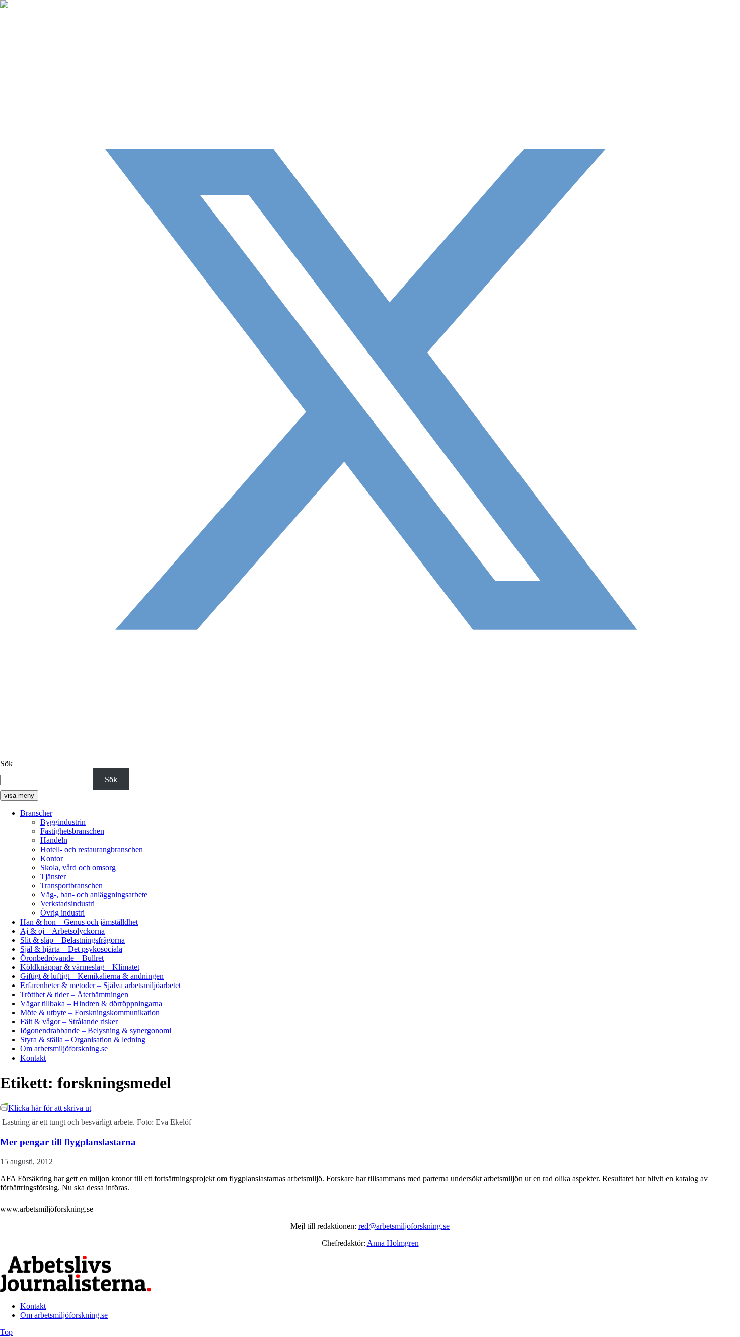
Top (6, 1332)
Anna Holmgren (393, 1243)
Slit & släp (72, 940)
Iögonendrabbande (95, 1030)
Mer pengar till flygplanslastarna (68, 1142)
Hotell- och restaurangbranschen (91, 849)
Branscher (36, 813)
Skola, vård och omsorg (78, 867)
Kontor (51, 858)
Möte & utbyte (90, 1012)
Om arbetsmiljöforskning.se (64, 1048)
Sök (6, 763)
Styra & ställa (82, 1039)
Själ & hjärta (71, 949)
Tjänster (53, 876)
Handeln (53, 840)
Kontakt (33, 1057)
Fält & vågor (69, 1021)
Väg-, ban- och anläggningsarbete (93, 894)
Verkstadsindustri (67, 903)
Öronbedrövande (62, 958)
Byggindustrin (63, 822)
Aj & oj (62, 931)
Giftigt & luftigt (92, 976)
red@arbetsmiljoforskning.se (404, 1226)
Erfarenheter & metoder (100, 985)
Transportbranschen (71, 885)
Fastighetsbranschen (72, 831)
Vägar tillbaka (91, 1003)
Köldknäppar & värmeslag (79, 967)
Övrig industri (62, 912)
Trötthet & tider (74, 994)
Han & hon (79, 922)
